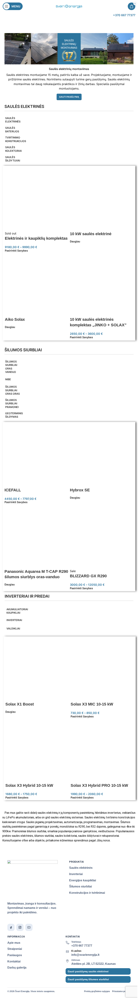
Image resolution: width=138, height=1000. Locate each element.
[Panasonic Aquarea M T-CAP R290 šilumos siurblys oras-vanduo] (36, 536)
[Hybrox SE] (102, 455)
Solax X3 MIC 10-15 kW (92, 704)
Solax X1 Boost (19, 704)
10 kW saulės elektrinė (90, 234)
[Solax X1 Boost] (37, 669)
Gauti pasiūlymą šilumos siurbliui (88, 979)
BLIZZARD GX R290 (88, 576)
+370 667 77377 (81, 945)
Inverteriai (76, 874)
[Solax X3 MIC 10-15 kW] (102, 669)
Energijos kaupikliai (82, 880)
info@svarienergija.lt (85, 954)
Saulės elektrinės (81, 867)
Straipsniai (14, 948)
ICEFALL (12, 490)
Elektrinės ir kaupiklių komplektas (36, 238)
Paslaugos (14, 955)
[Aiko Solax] (36, 285)
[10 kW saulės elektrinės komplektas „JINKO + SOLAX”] (101, 285)
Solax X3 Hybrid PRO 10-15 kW (99, 785)
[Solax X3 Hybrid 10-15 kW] (37, 751)
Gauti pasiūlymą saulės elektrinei (88, 971)
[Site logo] (69, 6)
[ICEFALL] (36, 455)
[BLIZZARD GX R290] (102, 536)
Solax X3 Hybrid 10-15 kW (29, 785)
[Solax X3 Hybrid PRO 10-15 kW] (102, 751)
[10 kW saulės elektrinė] (101, 199)
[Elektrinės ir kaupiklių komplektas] (36, 199)
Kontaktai (13, 961)
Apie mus (13, 942)
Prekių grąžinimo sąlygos (97, 991)
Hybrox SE (80, 490)
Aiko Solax (15, 319)
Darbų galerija (16, 967)
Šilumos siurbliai (80, 886)
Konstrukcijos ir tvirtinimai (87, 892)
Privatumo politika (121, 991)
